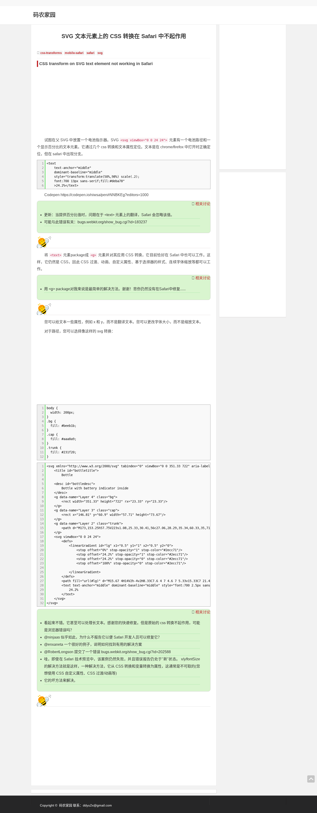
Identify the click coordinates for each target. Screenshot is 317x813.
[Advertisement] (123, 101)
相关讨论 (202, 204)
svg (100, 53)
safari (90, 53)
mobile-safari (74, 53)
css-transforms (51, 53)
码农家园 (44, 15)
